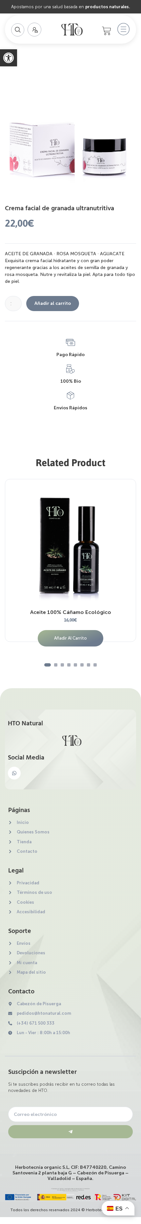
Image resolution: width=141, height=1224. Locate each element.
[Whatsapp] (14, 773)
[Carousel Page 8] (95, 665)
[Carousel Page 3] (62, 665)
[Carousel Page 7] (88, 665)
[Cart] (106, 30)
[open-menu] (122, 29)
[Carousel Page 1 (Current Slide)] (47, 665)
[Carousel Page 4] (68, 665)
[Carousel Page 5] (75, 665)
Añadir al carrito (52, 303)
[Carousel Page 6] (82, 665)
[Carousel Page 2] (55, 665)
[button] (8, 57)
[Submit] (70, 1131)
